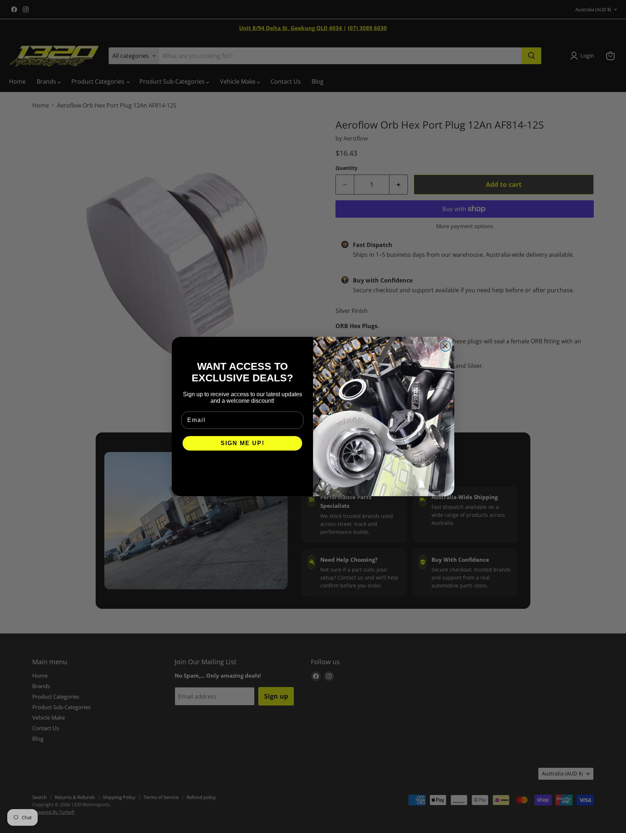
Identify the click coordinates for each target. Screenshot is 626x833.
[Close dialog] (445, 345)
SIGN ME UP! (242, 443)
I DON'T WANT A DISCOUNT (242, 465)
